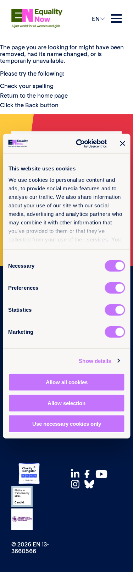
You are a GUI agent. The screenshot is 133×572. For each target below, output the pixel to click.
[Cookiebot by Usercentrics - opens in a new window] (79, 143)
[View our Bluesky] (91, 484)
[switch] (115, 288)
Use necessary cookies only (66, 424)
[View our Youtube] (103, 474)
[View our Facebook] (89, 474)
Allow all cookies (67, 382)
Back (32, 105)
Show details (95, 361)
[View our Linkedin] (77, 474)
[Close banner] (122, 143)
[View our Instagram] (77, 484)
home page (52, 95)
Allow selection (66, 403)
